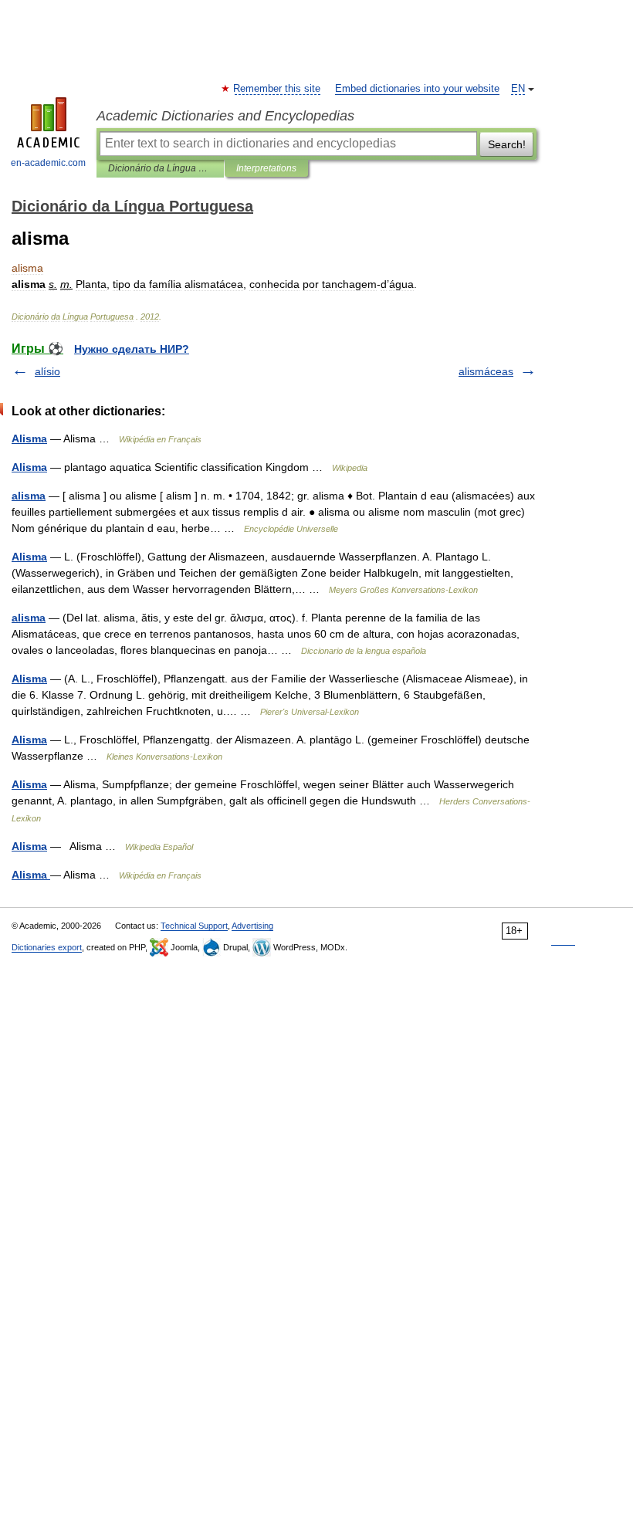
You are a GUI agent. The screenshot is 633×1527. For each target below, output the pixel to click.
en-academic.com (48, 162)
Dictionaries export (47, 947)
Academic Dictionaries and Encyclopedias (225, 116)
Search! (507, 144)
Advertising (252, 925)
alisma (29, 495)
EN (518, 88)
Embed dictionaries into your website (417, 88)
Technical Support (194, 925)
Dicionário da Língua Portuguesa (160, 168)
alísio (47, 371)
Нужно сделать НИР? (131, 349)
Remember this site (277, 88)
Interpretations (266, 168)
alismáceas (486, 371)
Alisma (29, 438)
